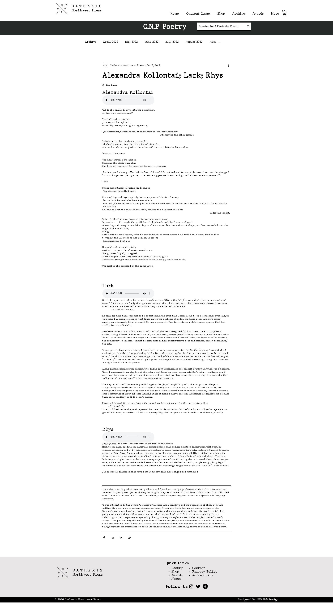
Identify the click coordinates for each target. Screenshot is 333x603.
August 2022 (194, 42)
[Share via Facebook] (104, 537)
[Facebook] (205, 586)
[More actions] (229, 65)
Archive (90, 42)
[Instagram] (191, 586)
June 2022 (152, 42)
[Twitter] (198, 586)
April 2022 (110, 42)
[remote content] (166, 100)
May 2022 (131, 42)
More (213, 42)
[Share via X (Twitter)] (112, 537)
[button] (285, 12)
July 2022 (172, 42)
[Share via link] (129, 537)
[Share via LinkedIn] (121, 537)
